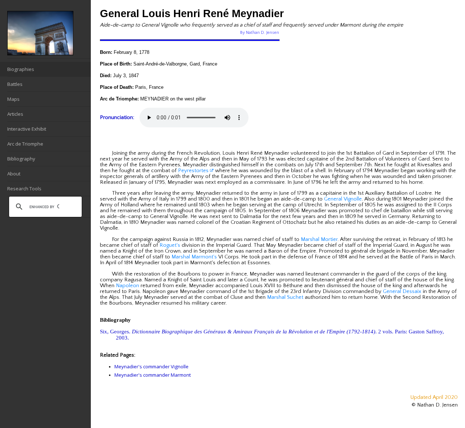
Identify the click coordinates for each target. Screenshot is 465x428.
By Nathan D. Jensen (259, 32)
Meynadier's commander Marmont (152, 375)
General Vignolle (343, 199)
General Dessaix (402, 291)
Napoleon (127, 286)
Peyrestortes (194, 171)
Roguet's (169, 245)
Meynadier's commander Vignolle (151, 366)
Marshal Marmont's (194, 257)
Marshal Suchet (285, 297)
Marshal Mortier (319, 239)
